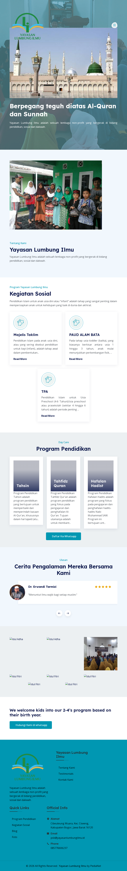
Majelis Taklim (25, 335)
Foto (14, 837)
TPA (44, 391)
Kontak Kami (65, 779)
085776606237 (59, 848)
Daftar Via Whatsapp (64, 536)
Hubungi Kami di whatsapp (31, 725)
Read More (20, 359)
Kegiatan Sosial (21, 825)
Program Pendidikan (24, 819)
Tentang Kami (66, 767)
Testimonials (65, 773)
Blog (14, 831)
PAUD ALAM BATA (84, 335)
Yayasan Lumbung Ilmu (72, 866)
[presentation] (59, 613)
